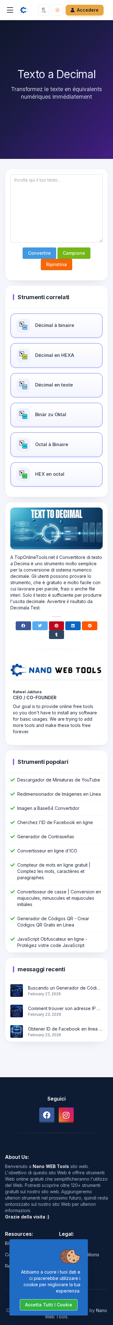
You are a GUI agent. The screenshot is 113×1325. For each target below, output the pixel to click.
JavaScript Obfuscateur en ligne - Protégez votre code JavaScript (52, 942)
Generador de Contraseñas (45, 836)
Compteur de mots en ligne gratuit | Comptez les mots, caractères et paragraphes (53, 871)
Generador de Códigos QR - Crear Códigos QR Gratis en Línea (53, 921)
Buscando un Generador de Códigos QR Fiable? (65, 988)
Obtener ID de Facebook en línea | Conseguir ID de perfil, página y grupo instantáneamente (65, 1029)
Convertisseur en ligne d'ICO (47, 850)
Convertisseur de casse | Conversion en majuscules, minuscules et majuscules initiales (59, 898)
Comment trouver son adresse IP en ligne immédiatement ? (65, 1008)
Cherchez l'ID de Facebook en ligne (55, 822)
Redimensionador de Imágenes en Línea (59, 794)
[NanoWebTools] (24, 10)
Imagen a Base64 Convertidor (48, 808)
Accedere (88, 10)
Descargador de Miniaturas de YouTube (58, 779)
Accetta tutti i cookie (48, 1304)
